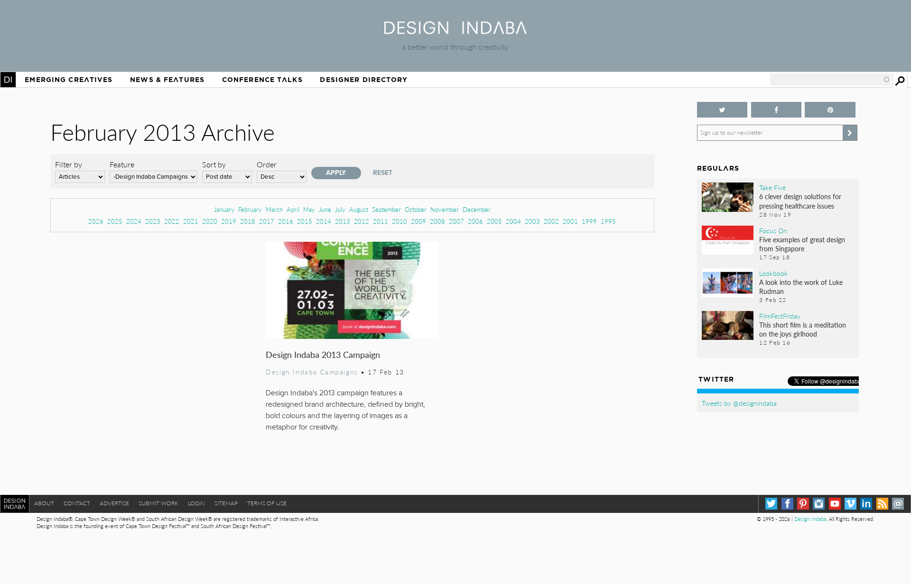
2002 (551, 221)
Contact (77, 503)
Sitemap (226, 503)
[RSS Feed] (882, 504)
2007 (456, 221)
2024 (133, 221)
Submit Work (158, 503)
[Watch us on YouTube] (835, 504)
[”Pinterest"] (830, 110)
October (416, 209)
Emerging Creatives (68, 79)
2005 (494, 221)
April (293, 209)
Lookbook (773, 273)
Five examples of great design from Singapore (802, 244)
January (224, 209)
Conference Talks (262, 79)
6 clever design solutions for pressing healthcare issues (800, 201)
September (386, 209)
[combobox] (830, 79)
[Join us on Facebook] (776, 110)
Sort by (214, 164)
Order (267, 164)
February (250, 209)
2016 (285, 221)
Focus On (773, 230)
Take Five (772, 187)
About (44, 503)
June (325, 209)
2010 (399, 221)
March (274, 209)
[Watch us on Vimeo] (850, 504)
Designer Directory (364, 79)
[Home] (455, 31)
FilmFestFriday (779, 315)
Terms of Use (267, 503)
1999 (589, 221)
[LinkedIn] (866, 504)
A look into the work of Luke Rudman (801, 286)
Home (8, 79)
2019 (228, 221)
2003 (532, 221)
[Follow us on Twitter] (722, 110)
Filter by (68, 164)
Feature (122, 164)
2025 (114, 221)
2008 (437, 221)
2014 (323, 221)
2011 (380, 221)
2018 (247, 221)
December (477, 209)
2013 (342, 221)
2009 (418, 221)
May (309, 209)
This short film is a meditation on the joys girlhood (802, 329)
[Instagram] (819, 504)
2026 (95, 221)
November (444, 209)
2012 (361, 221)
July (340, 209)
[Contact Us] (898, 504)
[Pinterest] (803, 504)
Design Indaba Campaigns (312, 371)
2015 (304, 221)
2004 (513, 221)
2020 (209, 221)
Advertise (114, 503)
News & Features (167, 79)
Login (196, 503)
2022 (171, 221)
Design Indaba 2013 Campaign (323, 354)
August (358, 209)
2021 (190, 221)
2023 (152, 221)
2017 (266, 221)
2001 (570, 221)
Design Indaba (810, 518)
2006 (475, 221)
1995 (608, 221)
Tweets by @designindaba (739, 403)
